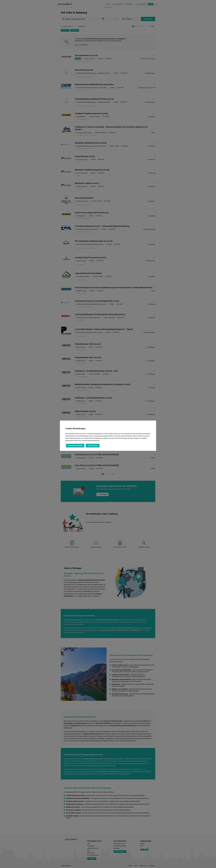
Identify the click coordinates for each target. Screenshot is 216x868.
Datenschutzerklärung (93, 440)
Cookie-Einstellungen (93, 445)
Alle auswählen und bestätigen (75, 445)
